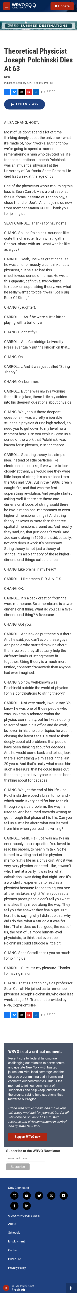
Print (51, 91)
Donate (64, 6)
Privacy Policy (17, 1267)
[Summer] (38, 25)
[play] (6, 1288)
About (12, 1223)
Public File (14, 1259)
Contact (13, 1250)
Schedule (14, 1232)
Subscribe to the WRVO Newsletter (33, 1151)
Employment (16, 1241)
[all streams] (71, 1288)
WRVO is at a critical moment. (35, 1051)
